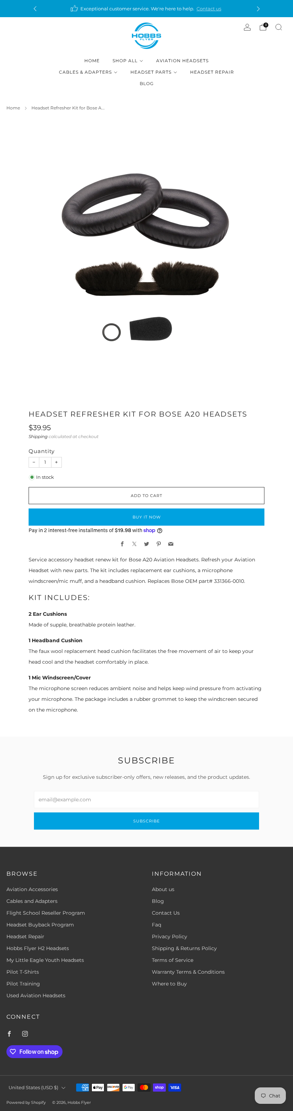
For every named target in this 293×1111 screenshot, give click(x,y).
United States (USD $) (33, 1087)
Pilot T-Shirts (22, 972)
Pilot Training (23, 983)
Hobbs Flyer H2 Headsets (37, 948)
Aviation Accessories (32, 889)
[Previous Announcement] (35, 9)
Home (92, 60)
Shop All (125, 60)
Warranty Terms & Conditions (188, 972)
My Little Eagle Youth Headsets (45, 960)
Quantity (42, 451)
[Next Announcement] (258, 9)
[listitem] (146, 8)
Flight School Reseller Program (45, 913)
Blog (147, 83)
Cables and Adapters (32, 901)
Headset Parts (151, 72)
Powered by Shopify (26, 1102)
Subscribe (146, 821)
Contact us (209, 8)
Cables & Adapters (85, 72)
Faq (156, 924)
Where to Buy (169, 983)
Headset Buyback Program (40, 924)
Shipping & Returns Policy (184, 948)
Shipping (38, 436)
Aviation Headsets (182, 60)
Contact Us (166, 913)
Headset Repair (212, 72)
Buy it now (147, 517)
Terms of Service (172, 960)
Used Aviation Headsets (35, 995)
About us (163, 889)
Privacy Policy (169, 936)
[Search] (278, 27)
